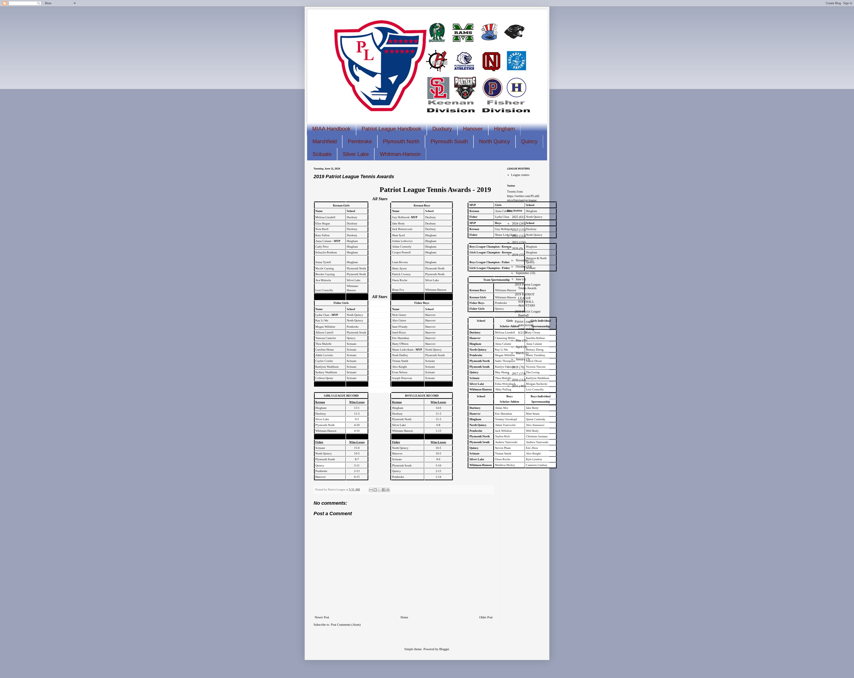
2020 (515, 248)
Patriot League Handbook (391, 129)
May (519, 340)
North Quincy (494, 141)
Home (404, 617)
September (523, 273)
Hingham (504, 129)
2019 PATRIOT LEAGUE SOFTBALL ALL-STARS (525, 300)
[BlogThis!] (375, 490)
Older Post (486, 617)
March (520, 353)
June (519, 279)
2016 (515, 379)
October (521, 266)
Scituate (322, 154)
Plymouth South (449, 141)
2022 (515, 236)
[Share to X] (379, 490)
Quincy (529, 141)
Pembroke (360, 141)
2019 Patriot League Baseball (527, 313)
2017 (515, 373)
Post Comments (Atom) (346, 624)
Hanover (473, 129)
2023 (515, 229)
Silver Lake (356, 154)
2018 (515, 367)
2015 (515, 386)
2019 (515, 254)
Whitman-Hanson (400, 154)
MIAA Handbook (331, 129)
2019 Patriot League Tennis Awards (527, 286)
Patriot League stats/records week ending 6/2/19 (524, 327)
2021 (515, 242)
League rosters (520, 175)
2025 (515, 217)
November (523, 260)
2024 (515, 223)
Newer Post (322, 617)
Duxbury (442, 129)
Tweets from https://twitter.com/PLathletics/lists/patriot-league (523, 196)
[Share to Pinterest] (388, 490)
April (519, 347)
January (521, 359)
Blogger (444, 649)
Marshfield (324, 141)
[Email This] (371, 490)
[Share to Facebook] (383, 490)
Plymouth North (401, 141)
